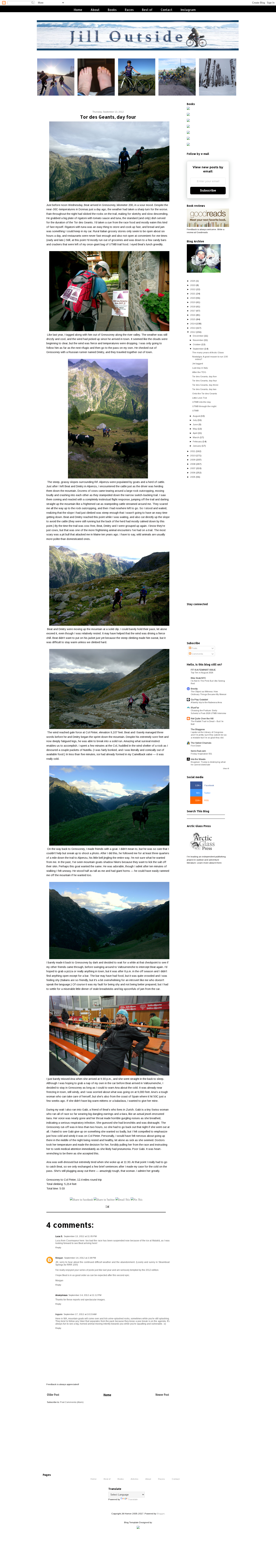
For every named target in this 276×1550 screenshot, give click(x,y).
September (198, 348)
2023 (192, 285)
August (196, 416)
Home (78, 10)
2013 (192, 328)
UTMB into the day (201, 402)
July (195, 420)
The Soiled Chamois (201, 743)
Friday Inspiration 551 (201, 754)
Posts (194, 648)
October (197, 344)
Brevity (194, 688)
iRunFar (195, 707)
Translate (133, 1499)
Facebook (204, 785)
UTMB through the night (204, 406)
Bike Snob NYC (198, 678)
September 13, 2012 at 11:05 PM (80, 1236)
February (197, 441)
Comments (197, 654)
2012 (192, 332)
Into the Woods (198, 759)
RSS (202, 800)
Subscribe (208, 190)
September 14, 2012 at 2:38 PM (80, 1258)
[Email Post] (107, 1206)
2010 (192, 455)
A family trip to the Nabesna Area (206, 702)
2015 (192, 319)
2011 (192, 451)
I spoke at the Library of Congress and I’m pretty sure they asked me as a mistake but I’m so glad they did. (208, 735)
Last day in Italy (200, 368)
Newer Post (162, 1395)
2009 (192, 459)
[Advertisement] (208, 540)
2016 (192, 315)
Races (129, 10)
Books (112, 10)
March (196, 437)
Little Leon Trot (199, 398)
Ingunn (59, 1314)
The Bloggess (198, 729)
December (198, 336)
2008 (192, 464)
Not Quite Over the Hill (202, 718)
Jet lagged (197, 363)
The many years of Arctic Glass (208, 352)
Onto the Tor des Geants (204, 393)
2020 (192, 298)
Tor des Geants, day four (204, 380)
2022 (192, 289)
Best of (147, 10)
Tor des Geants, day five (204, 376)
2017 (192, 310)
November (198, 340)
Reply (58, 1247)
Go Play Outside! (199, 699)
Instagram (188, 10)
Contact (166, 10)
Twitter (203, 793)
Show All (226, 768)
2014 (192, 323)
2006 (192, 472)
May (195, 428)
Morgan (59, 1258)
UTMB (195, 410)
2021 (192, 293)
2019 (192, 302)
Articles (134, 1479)
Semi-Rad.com (198, 751)
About (95, 10)
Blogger (160, 1513)
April (195, 433)
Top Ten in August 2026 (202, 672)
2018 (192, 306)
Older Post (53, 1395)
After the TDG (199, 372)
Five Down (196, 746)
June (195, 424)
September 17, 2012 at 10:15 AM (80, 1314)
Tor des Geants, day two (204, 389)
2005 (192, 477)
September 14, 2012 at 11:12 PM (85, 1295)
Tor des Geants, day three (205, 385)
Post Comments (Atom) (72, 1402)
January (197, 446)
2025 (192, 281)
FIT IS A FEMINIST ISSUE (203, 669)
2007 (192, 468)
